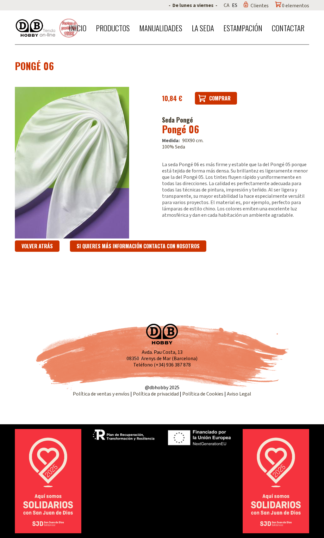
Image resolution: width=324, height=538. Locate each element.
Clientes (260, 5)
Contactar (288, 28)
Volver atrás (37, 246)
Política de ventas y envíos (101, 393)
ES (234, 5)
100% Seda (173, 146)
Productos (113, 28)
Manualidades (160, 28)
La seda (203, 28)
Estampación (242, 28)
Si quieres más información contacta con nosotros (138, 246)
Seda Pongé (177, 119)
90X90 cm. (192, 140)
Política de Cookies (202, 393)
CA (226, 5)
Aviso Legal (239, 393)
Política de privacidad (156, 393)
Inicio (77, 28)
